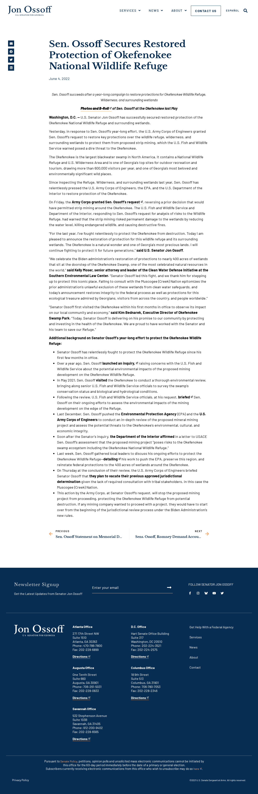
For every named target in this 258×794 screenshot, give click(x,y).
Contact (195, 667)
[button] (11, 43)
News (154, 10)
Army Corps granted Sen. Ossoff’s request (106, 202)
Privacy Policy (20, 780)
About (177, 10)
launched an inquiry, (118, 363)
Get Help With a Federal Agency (211, 627)
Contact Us (206, 11)
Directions (80, 656)
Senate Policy (68, 761)
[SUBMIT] (164, 587)
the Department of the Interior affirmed (142, 436)
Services (128, 10)
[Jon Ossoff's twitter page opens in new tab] (222, 593)
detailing (110, 459)
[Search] (245, 10)
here (198, 769)
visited (101, 380)
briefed (185, 397)
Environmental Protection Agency (148, 414)
